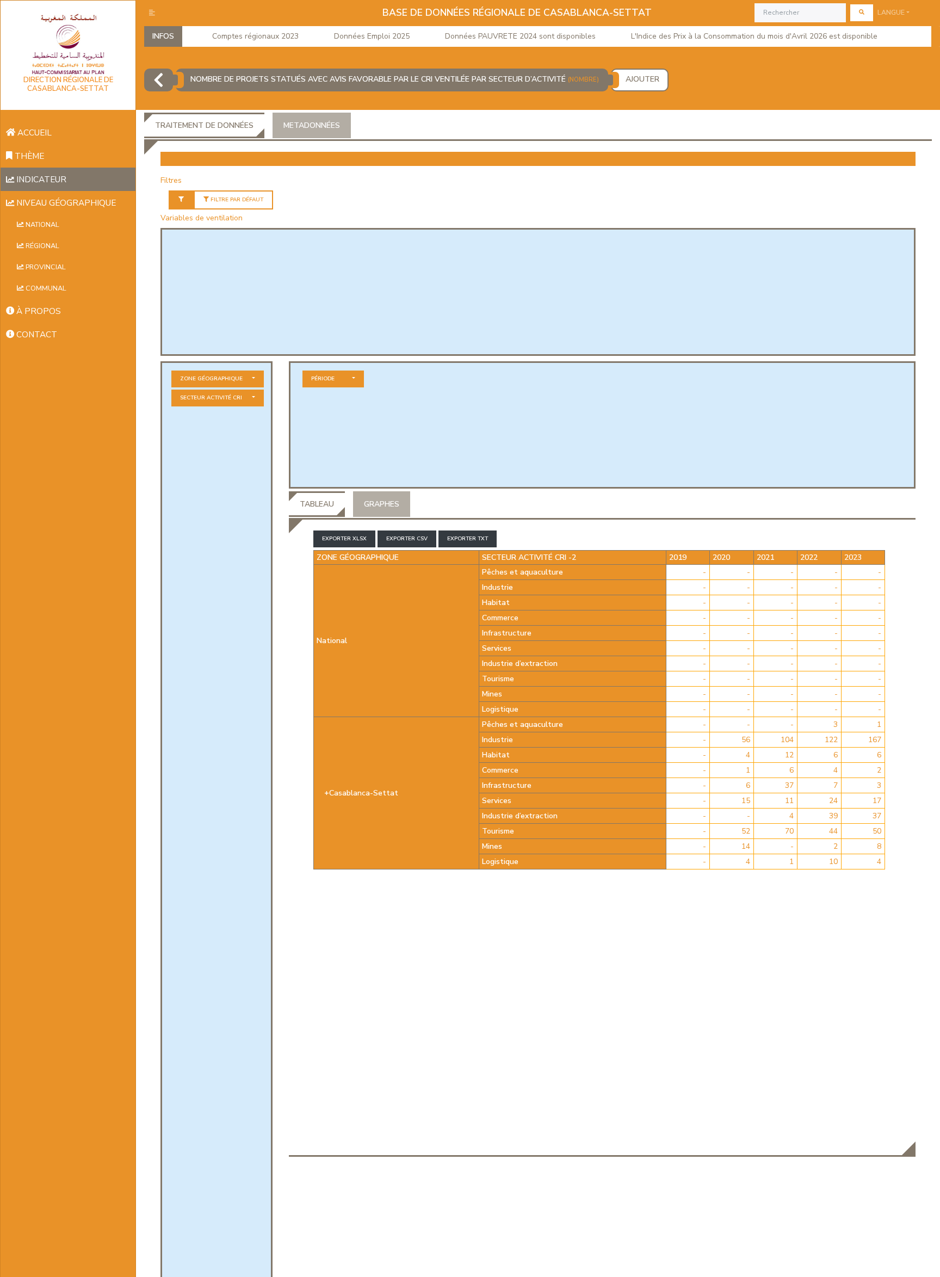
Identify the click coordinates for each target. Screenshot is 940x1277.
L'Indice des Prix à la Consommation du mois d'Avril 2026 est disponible (754, 36)
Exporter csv (407, 538)
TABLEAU (317, 504)
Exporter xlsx (344, 538)
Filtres (171, 180)
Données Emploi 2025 (372, 36)
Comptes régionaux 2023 (255, 36)
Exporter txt (467, 538)
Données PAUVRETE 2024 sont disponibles (520, 36)
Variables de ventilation (201, 218)
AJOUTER (642, 79)
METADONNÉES (311, 125)
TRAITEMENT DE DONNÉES (204, 125)
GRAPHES (381, 504)
